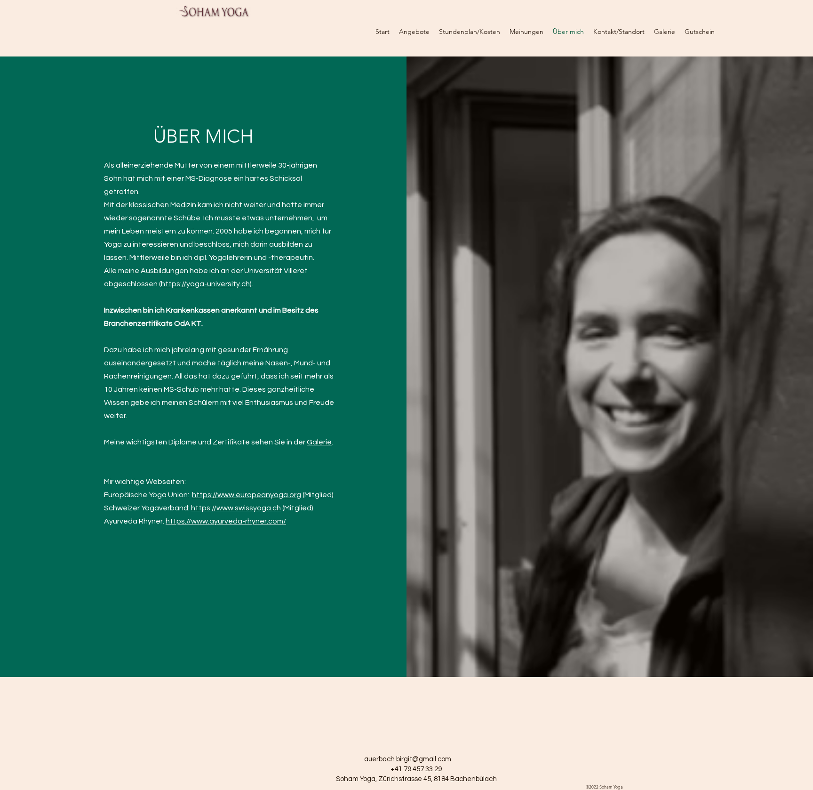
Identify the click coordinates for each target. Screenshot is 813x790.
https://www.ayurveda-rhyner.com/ (226, 521)
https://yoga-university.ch (205, 284)
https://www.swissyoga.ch (236, 508)
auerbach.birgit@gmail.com (407, 759)
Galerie (319, 442)
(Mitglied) (317, 495)
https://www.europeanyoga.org (246, 495)
